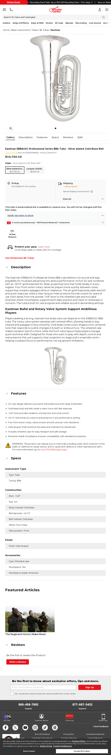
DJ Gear (59, 23)
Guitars (6, 23)
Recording (81, 23)
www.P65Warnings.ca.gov (53, 449)
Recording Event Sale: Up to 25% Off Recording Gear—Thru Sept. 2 (61, 2)
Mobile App (103, 720)
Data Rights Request (69, 738)
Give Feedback (101, 726)
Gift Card (7, 720)
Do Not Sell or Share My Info (42, 738)
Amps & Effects (21, 23)
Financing (69, 720)
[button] (55, 267)
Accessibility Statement (95, 734)
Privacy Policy (79, 741)
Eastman (55, 30)
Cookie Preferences (62, 746)
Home (6, 30)
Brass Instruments (20, 30)
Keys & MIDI (37, 23)
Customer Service (41, 720)
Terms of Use (46, 746)
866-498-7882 (28, 704)
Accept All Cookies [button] (82, 751)
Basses (69, 23)
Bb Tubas (44, 30)
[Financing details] (103, 222)
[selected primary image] (55, 78)
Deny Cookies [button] (29, 751)
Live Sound (95, 23)
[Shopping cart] (106, 9)
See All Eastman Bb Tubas (19, 258)
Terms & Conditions (42, 734)
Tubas (35, 30)
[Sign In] (100, 9)
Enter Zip (67, 199)
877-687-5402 (82, 704)
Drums (49, 23)
